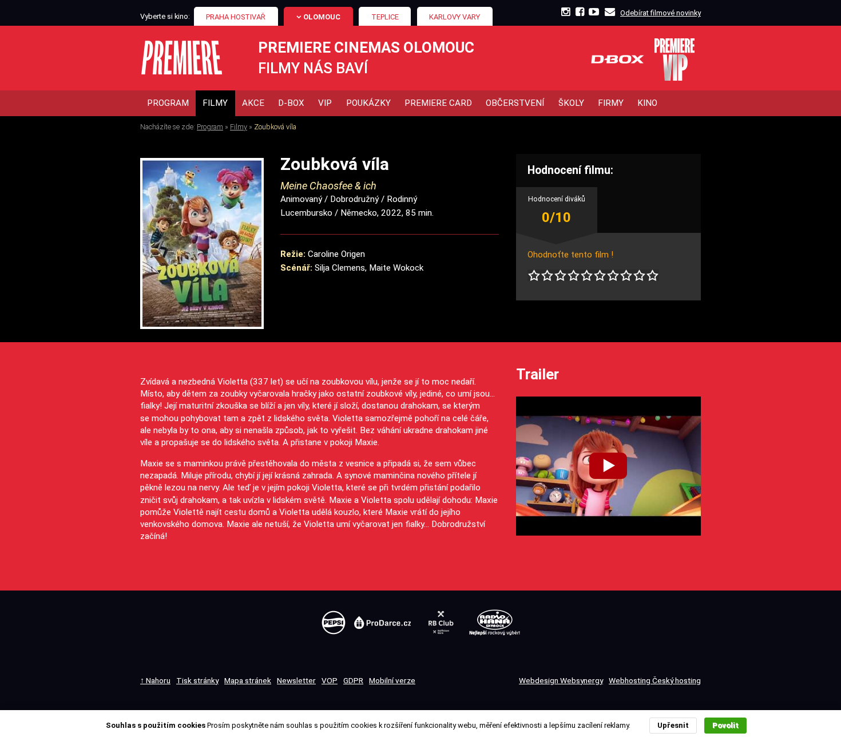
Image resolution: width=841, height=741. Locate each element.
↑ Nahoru (155, 680)
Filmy (238, 126)
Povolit (725, 725)
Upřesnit (673, 725)
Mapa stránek (247, 680)
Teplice (385, 17)
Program (210, 126)
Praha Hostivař (235, 17)
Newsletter (296, 680)
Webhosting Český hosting (655, 680)
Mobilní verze (392, 680)
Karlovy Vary (454, 17)
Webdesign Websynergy (561, 680)
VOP (330, 680)
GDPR (353, 680)
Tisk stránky (197, 680)
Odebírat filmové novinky (660, 13)
